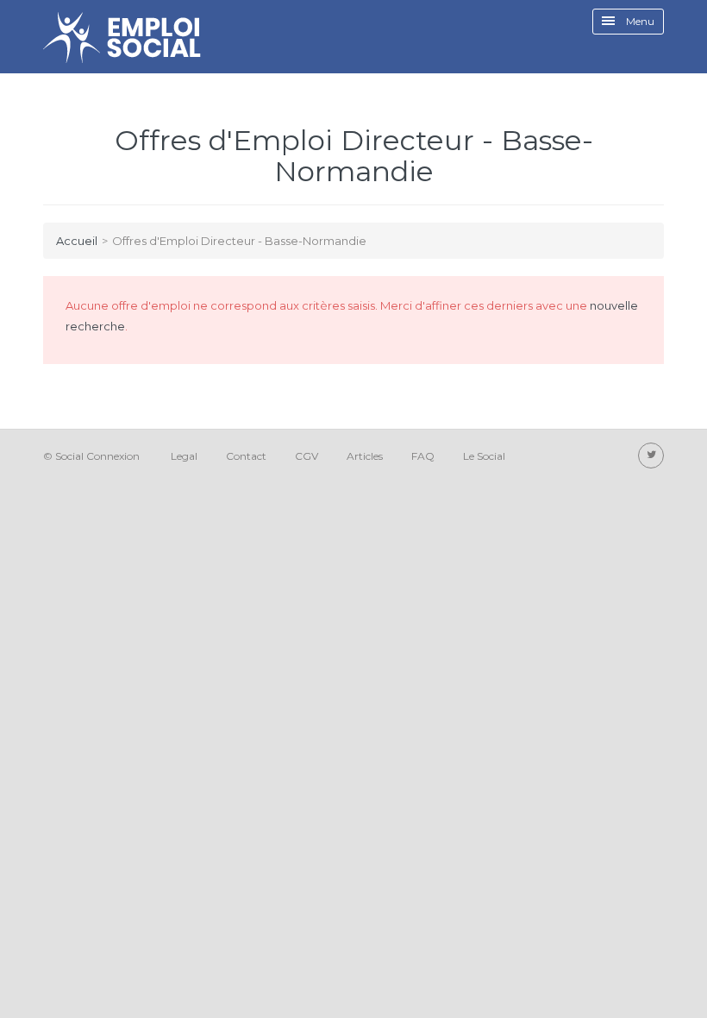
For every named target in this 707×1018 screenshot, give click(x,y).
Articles (365, 455)
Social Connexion (97, 455)
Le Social (484, 455)
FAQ (423, 455)
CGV (306, 455)
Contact (246, 455)
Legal (184, 455)
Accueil (76, 241)
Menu (638, 21)
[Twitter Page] (651, 455)
